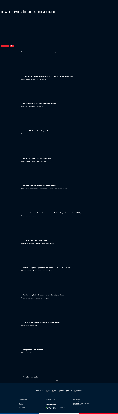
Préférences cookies (77, 404)
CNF (19, 406)
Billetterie (21, 403)
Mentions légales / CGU (78, 401)
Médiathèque (22, 407)
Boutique (21, 404)
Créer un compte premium (52, 401)
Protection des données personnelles (81, 403)
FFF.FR (20, 401)
